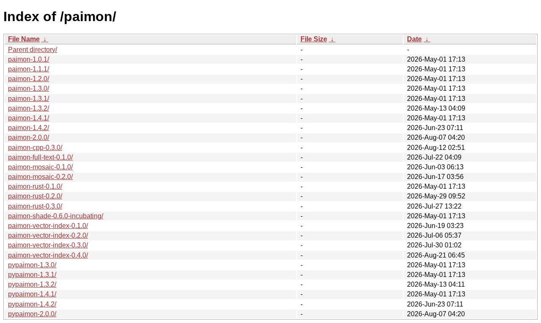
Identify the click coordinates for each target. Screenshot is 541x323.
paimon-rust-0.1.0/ (35, 186)
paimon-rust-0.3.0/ (35, 206)
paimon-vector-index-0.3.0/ (48, 245)
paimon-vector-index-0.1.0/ (48, 225)
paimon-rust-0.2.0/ (35, 196)
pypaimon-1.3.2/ (32, 284)
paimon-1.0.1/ (28, 59)
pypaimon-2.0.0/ (32, 314)
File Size (314, 39)
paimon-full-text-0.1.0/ (40, 157)
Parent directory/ (32, 49)
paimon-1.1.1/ (28, 69)
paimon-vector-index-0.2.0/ (48, 235)
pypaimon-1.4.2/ (32, 304)
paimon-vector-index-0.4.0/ (48, 255)
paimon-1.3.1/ (28, 98)
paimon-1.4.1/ (28, 118)
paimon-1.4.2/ (28, 127)
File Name (24, 39)
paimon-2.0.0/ (28, 137)
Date (414, 39)
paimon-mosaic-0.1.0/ (40, 167)
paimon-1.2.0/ (28, 78)
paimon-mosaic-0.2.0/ (40, 176)
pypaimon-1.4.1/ (32, 294)
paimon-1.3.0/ (28, 88)
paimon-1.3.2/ (28, 108)
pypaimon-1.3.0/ (32, 265)
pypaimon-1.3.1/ (32, 274)
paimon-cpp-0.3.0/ (35, 147)
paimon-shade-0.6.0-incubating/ (55, 216)
